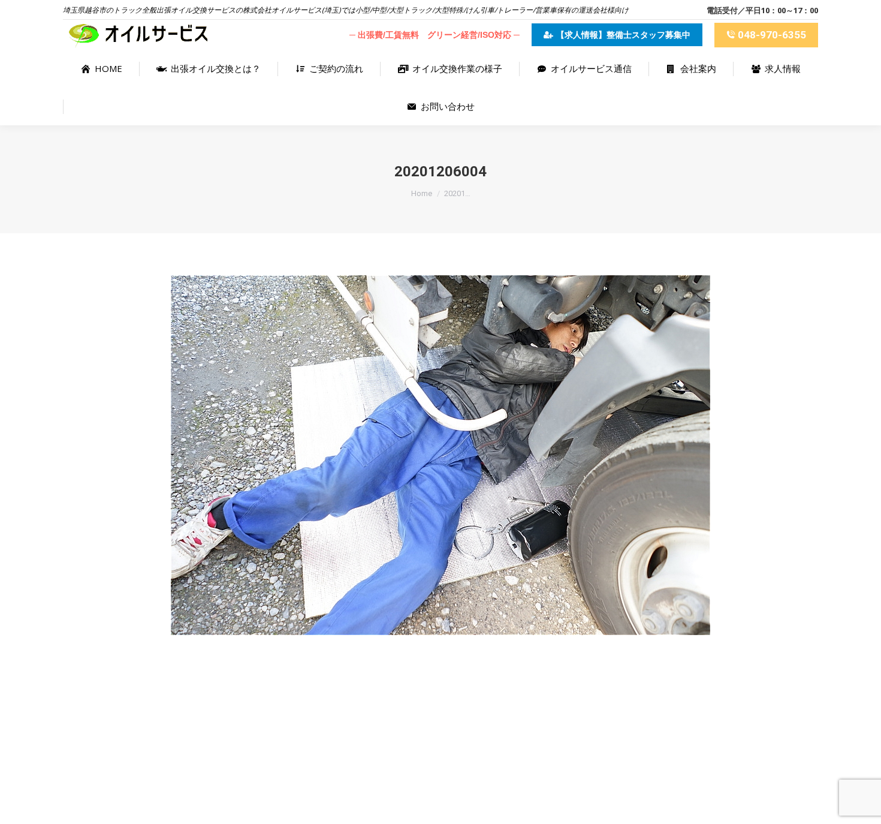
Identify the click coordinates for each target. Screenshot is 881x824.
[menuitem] (101, 69)
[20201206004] (440, 455)
